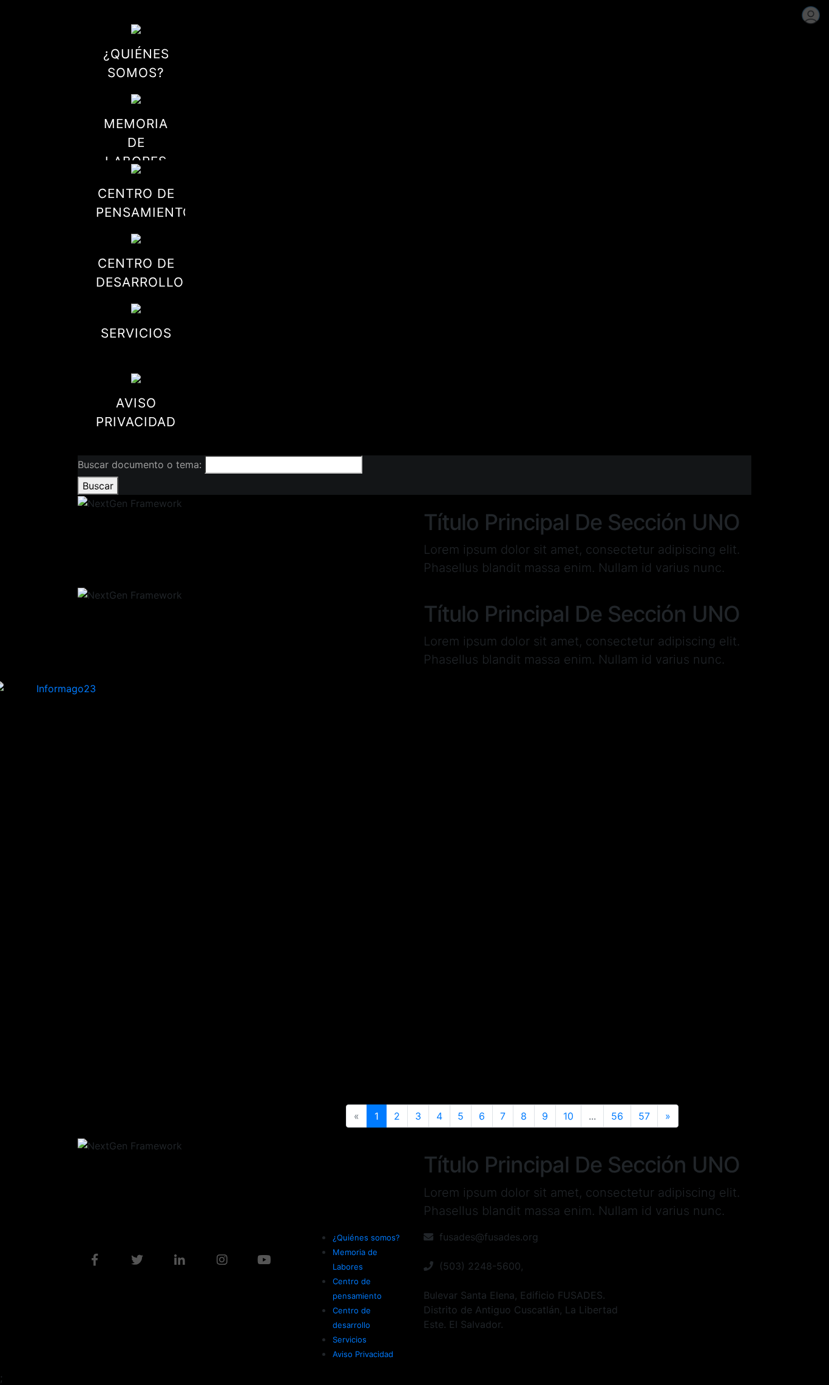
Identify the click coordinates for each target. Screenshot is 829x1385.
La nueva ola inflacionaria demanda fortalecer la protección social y (407, 854)
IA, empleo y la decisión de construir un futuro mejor (590, 1070)
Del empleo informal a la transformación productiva (231, 854)
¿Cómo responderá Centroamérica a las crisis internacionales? (230, 1071)
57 (644, 1116)
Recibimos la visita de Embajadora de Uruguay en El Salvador (412, 1071)
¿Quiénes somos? (366, 1237)
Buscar (98, 486)
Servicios (350, 1339)
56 (617, 1116)
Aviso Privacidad (363, 1354)
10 (568, 1116)
